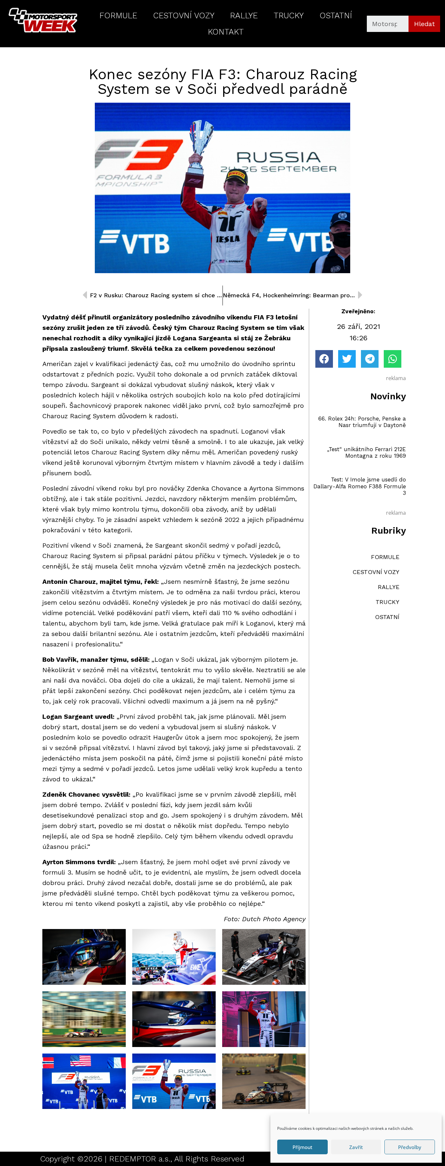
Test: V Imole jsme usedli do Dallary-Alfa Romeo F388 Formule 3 (359, 486)
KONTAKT (226, 32)
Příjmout (302, 1147)
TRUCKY (289, 15)
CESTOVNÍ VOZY (183, 15)
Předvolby (409, 1147)
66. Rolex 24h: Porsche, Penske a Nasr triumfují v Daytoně (362, 421)
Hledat (424, 24)
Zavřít (356, 1147)
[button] (324, 359)
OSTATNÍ (336, 15)
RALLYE (244, 15)
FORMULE (118, 15)
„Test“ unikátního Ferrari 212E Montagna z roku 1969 (366, 452)
